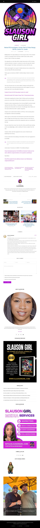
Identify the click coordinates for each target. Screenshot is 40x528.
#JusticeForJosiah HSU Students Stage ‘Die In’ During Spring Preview (19, 95)
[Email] (34, 176)
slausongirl (23, 45)
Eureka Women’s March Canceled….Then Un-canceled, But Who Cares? (28, 225)
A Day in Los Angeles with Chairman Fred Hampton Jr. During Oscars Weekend (15, 388)
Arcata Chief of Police (18, 176)
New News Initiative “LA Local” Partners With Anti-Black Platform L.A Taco (15, 393)
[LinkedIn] (36, 176)
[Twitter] (31, 176)
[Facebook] (29, 176)
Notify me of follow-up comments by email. (12, 277)
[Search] (32, 1)
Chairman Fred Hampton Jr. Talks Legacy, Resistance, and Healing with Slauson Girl (16, 397)
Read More (20, 331)
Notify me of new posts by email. (10, 279)
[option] (20, 496)
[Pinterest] (32, 176)
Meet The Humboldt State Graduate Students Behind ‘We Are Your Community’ (13, 202)
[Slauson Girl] (20, 22)
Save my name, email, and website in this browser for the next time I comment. (18, 275)
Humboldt (17, 45)
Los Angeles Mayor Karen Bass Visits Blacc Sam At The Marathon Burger (14, 400)
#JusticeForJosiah (7, 176)
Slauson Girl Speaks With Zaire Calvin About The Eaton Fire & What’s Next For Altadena (16, 395)
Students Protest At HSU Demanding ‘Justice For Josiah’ (16, 92)
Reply (36, 235)
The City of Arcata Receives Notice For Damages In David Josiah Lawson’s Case (9, 168)
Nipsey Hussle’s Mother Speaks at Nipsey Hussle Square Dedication (13, 390)
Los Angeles (20, 509)
